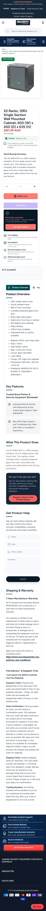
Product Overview (20, 287)
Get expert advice (20, 227)
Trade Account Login (35, 9)
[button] (43, 22)
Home (4, 49)
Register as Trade (18, 9)
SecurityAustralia (19, 890)
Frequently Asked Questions (23, 13)
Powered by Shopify (31, 890)
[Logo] (23, 22)
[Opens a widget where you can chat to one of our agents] (37, 907)
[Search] (7, 31)
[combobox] (23, 31)
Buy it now (20, 205)
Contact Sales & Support (23, 16)
